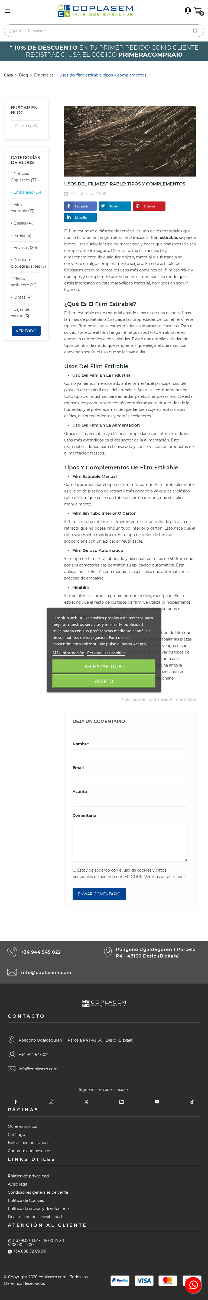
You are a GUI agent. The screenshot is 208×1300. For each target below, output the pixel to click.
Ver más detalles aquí (164, 876)
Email (78, 767)
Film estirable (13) (22, 207)
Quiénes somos (22, 1126)
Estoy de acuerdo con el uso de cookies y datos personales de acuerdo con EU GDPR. (129, 873)
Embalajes (158, 699)
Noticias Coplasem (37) (24, 176)
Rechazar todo (104, 666)
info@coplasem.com (46, 972)
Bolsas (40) (24, 223)
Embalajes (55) (27, 192)
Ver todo (26, 330)
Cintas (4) (23, 297)
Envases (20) (25, 247)
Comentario (84, 815)
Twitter (113, 206)
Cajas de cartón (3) (20, 312)
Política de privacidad (28, 1176)
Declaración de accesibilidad (35, 1216)
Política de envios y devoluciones (39, 1208)
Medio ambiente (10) (24, 281)
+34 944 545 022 (41, 952)
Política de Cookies (26, 1200)
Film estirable (183, 699)
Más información (68, 652)
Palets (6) (22, 235)
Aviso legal (18, 1184)
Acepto (104, 681)
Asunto (80, 791)
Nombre (81, 743)
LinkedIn (81, 217)
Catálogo (16, 1134)
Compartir (81, 206)
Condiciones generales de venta (38, 1192)
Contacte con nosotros (29, 1150)
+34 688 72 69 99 (29, 1251)
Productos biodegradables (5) (26, 263)
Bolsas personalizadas (28, 1142)
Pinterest (149, 206)
